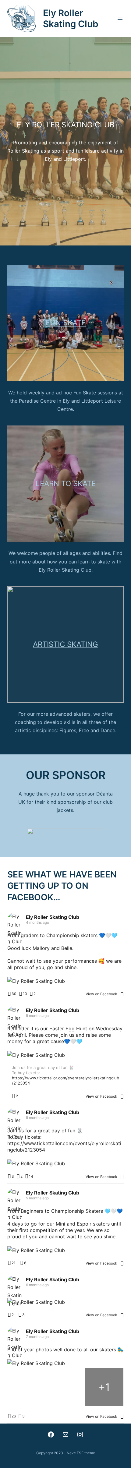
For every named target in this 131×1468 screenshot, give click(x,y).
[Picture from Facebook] (27, 1387)
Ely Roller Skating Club (70, 18)
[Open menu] (120, 18)
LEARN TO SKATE (66, 483)
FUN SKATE (66, 322)
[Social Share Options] (122, 994)
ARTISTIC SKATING (65, 644)
